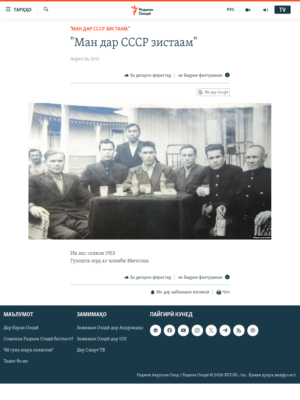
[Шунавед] (266, 10)
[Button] (147, 75)
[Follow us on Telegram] (225, 330)
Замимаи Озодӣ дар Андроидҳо (110, 328)
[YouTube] (248, 10)
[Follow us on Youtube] (183, 330)
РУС (231, 10)
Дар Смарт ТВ (91, 350)
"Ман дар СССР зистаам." (99, 29)
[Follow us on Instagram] (197, 330)
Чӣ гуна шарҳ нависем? (28, 350)
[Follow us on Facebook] (169, 330)
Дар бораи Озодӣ (21, 328)
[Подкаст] (252, 330)
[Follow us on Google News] (155, 330)
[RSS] (238, 330)
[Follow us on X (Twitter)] (211, 330)
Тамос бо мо (16, 361)
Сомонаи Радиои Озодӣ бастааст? (38, 339)
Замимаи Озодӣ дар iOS (102, 339)
